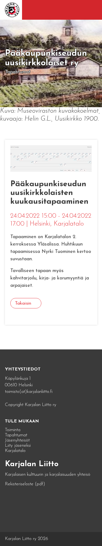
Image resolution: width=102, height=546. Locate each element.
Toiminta (12, 430)
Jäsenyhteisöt (17, 440)
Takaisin (23, 303)
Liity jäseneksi (18, 445)
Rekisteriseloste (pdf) (25, 484)
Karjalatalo (15, 450)
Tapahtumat (16, 435)
